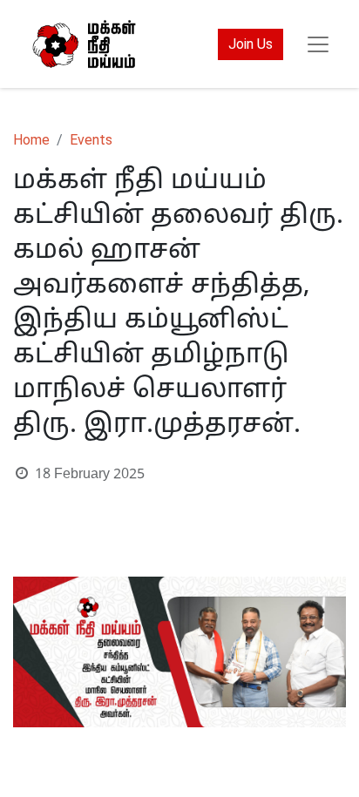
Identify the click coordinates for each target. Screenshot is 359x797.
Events (91, 140)
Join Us (250, 44)
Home (31, 140)
